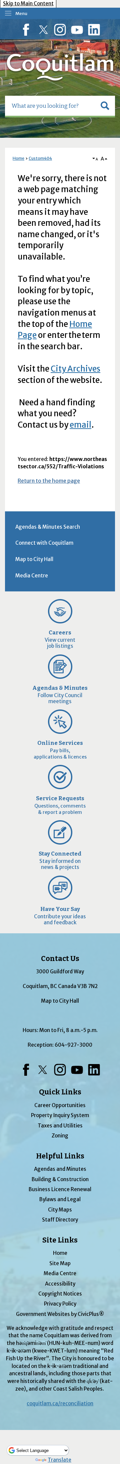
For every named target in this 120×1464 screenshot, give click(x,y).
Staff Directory (60, 1219)
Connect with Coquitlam (44, 543)
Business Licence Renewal (60, 1189)
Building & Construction (60, 1179)
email (80, 425)
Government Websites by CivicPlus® (60, 1314)
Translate (59, 1460)
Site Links (60, 1240)
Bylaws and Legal (60, 1199)
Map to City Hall (34, 559)
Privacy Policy (60, 1304)
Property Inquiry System (60, 1115)
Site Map (60, 1263)
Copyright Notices (60, 1294)
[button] (105, 105)
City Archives (75, 369)
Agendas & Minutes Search (47, 527)
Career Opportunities (60, 1105)
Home (18, 158)
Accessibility (60, 1284)
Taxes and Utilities (60, 1125)
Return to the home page (49, 480)
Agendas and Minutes (60, 1169)
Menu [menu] (21, 13)
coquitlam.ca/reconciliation (60, 1403)
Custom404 (40, 158)
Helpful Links (60, 1156)
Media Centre (31, 575)
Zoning (60, 1135)
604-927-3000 (73, 1045)
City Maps (60, 1209)
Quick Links (60, 1092)
